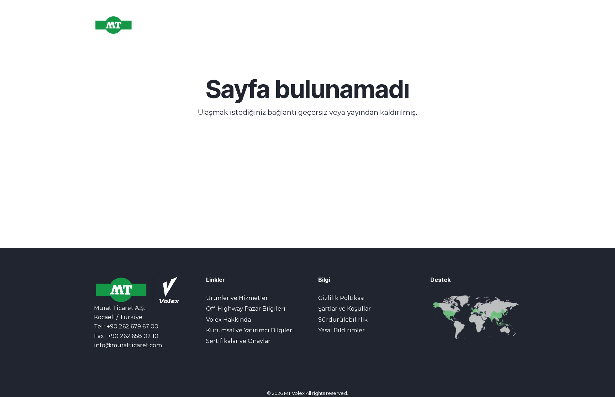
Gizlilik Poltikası (341, 298)
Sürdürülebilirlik (343, 319)
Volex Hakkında (228, 319)
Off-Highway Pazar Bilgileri (245, 308)
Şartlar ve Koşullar (344, 308)
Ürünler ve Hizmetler (237, 298)
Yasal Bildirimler (341, 330)
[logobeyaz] (126, 25)
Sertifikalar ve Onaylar (238, 341)
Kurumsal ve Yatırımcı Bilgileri (250, 330)
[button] (507, 25)
